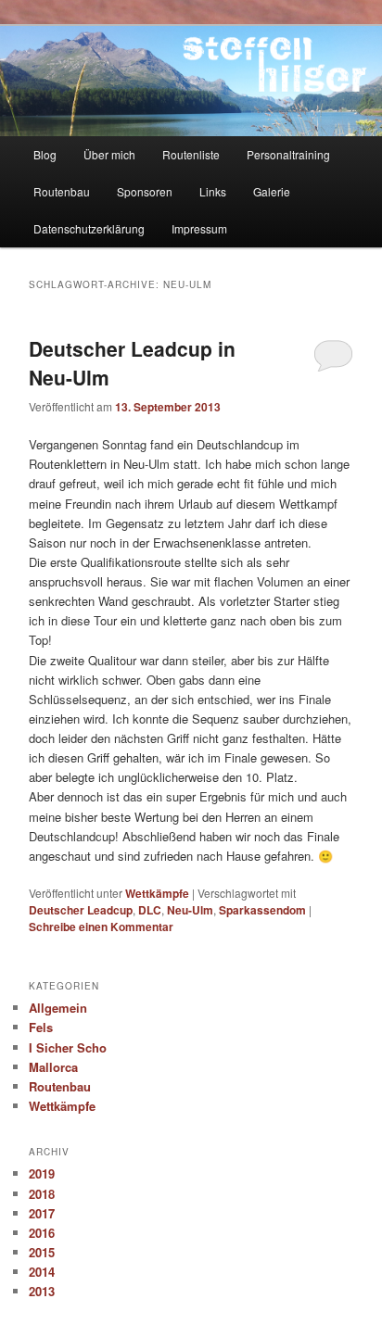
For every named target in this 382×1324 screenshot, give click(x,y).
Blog (45, 154)
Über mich (109, 154)
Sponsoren (144, 191)
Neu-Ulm (190, 910)
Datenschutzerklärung (89, 228)
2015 (42, 1252)
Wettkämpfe (157, 893)
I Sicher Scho (68, 1047)
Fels (41, 1027)
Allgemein (58, 1007)
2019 (42, 1173)
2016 (42, 1233)
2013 (42, 1291)
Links (212, 191)
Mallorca (53, 1067)
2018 (42, 1194)
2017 (42, 1213)
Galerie (271, 191)
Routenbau (61, 191)
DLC (149, 910)
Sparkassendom (262, 910)
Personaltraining (288, 154)
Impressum (199, 228)
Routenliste (191, 154)
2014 (42, 1271)
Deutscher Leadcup (81, 910)
